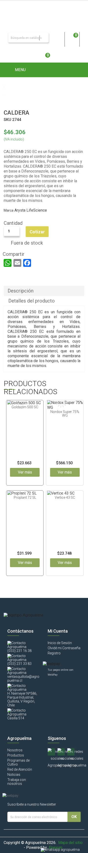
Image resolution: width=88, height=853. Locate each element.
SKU (7, 119)
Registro (54, 653)
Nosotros (14, 750)
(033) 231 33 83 (19, 664)
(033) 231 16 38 (19, 651)
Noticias (13, 775)
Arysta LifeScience (30, 210)
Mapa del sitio (70, 842)
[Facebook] (27, 263)
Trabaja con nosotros (16, 782)
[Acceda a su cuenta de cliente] (57, 37)
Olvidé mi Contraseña (64, 648)
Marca (8, 210)
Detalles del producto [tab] (31, 301)
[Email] (17, 263)
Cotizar (37, 231)
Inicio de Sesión (60, 643)
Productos (15, 755)
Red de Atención (19, 769)
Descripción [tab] (20, 291)
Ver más (25, 472)
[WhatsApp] (7, 263)
